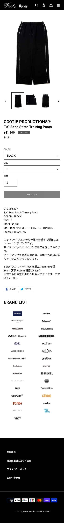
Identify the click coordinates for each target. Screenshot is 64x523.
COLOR (7, 149)
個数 (6, 176)
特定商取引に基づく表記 (19, 460)
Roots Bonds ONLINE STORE (36, 511)
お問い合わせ (13, 477)
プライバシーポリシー (18, 469)
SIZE (6, 163)
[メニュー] (58, 5)
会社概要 (11, 452)
